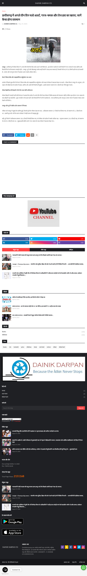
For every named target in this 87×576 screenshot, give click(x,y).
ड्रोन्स (22, 347)
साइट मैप (74, 562)
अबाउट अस (66, 562)
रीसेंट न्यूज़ (43, 250)
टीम (10, 347)
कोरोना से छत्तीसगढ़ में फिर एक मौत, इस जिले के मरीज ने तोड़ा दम (28, 297)
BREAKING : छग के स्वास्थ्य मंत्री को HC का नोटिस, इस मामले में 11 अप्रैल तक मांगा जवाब (36, 306)
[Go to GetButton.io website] (5, 574)
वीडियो (54, 347)
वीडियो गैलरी (62, 347)
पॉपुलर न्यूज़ (16, 250)
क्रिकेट (43, 332)
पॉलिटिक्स (43, 335)
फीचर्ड (35, 347)
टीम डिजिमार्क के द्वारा (13, 562)
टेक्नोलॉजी (16, 347)
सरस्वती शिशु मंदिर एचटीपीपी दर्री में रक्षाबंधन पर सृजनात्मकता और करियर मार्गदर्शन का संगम (35, 431)
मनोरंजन (49, 347)
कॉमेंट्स (71, 250)
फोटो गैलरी (41, 347)
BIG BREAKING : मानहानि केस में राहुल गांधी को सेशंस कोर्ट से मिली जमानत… (32, 315)
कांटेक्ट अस (82, 562)
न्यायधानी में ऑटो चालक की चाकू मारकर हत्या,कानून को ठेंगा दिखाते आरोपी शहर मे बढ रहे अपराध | (37, 255)
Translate (17, 421)
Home (4, 11)
